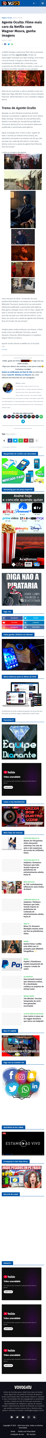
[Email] (31, 441)
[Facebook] (5, 44)
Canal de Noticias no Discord (19, 375)
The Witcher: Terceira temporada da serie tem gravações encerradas (33, 1002)
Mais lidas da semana (13, 833)
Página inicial (7, 18)
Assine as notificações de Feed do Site (17, 372)
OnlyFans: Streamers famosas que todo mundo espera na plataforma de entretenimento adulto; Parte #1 (34, 868)
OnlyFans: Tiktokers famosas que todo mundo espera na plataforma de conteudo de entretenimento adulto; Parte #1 (34, 909)
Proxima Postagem (36, 447)
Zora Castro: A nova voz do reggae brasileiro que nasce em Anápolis (34, 1018)
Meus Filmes (18, 18)
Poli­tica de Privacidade (26, 1432)
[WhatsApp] (12, 44)
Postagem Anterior (10, 447)
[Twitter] (9, 44)
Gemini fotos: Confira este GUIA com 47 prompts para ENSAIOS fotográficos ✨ (33, 947)
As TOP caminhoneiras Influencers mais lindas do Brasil (34, 886)
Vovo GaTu (4, 349)
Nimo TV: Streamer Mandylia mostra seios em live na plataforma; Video (33, 930)
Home (13, 1432)
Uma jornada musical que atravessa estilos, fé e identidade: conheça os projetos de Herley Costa (34, 984)
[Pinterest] (26, 441)
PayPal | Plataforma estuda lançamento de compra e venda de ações (33, 965)
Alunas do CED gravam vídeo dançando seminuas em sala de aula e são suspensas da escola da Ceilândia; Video (34, 847)
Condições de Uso (17, 1434)
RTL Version (31, 1434)
